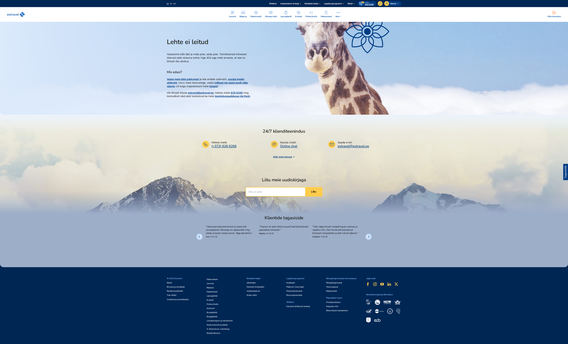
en (175, 4)
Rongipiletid (212, 316)
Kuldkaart (290, 282)
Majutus (210, 287)
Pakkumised (212, 279)
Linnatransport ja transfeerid (220, 320)
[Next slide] (369, 237)
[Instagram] (375, 284)
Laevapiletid (212, 296)
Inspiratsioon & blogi (289, 3)
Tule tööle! (171, 295)
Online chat (288, 146)
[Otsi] (380, 3)
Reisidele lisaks (311, 3)
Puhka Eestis (212, 304)
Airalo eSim (252, 295)
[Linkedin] (389, 284)
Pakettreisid (212, 292)
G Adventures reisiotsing (218, 329)
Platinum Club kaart (295, 287)
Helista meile (219, 142)
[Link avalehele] (16, 14)
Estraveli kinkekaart (255, 287)
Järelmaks (251, 282)
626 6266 (237, 92)
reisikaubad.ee (253, 291)
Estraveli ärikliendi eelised (298, 306)
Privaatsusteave (333, 302)
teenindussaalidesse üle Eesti (232, 96)
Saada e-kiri (345, 142)
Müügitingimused (334, 282)
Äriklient (273, 3)
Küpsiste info (332, 306)
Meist (350, 3)
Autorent (211, 308)
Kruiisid (210, 300)
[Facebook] (368, 284)
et (168, 4)
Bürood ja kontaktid (176, 287)
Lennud (210, 283)
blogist (213, 86)
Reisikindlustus (213, 333)
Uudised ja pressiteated (178, 299)
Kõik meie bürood (282, 156)
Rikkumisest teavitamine (337, 310)
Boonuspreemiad (294, 295)
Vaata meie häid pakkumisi (183, 79)
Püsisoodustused (294, 291)
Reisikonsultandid (175, 291)
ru (171, 4)
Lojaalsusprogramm (333, 3)
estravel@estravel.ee (201, 92)
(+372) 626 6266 (224, 146)
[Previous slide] (199, 237)
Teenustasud (332, 287)
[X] (396, 284)
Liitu (313, 191)
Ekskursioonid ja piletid (217, 325)
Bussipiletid (212, 312)
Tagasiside (565, 172)
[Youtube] (382, 284)
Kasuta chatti (288, 142)
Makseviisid (331, 291)
